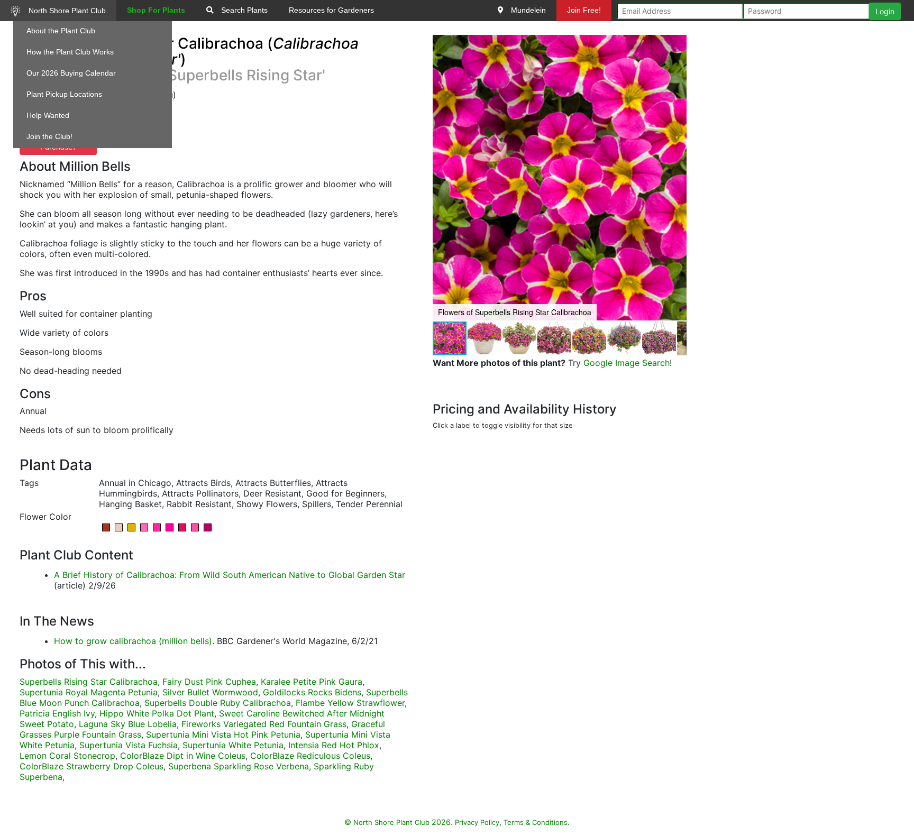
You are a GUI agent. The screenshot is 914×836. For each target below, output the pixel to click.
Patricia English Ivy (57, 713)
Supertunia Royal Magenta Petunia (89, 692)
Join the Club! (49, 136)
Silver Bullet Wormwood (210, 692)
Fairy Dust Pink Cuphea (209, 681)
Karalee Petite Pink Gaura (311, 681)
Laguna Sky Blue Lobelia (128, 724)
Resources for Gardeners (331, 10)
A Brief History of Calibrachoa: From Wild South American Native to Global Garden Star (229, 574)
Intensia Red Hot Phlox (333, 745)
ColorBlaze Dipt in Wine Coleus (182, 755)
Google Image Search (626, 362)
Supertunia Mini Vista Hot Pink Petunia (223, 734)
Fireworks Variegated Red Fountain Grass (263, 724)
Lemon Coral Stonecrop (67, 755)
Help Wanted (47, 115)
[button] (677, 177)
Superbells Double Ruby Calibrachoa (217, 702)
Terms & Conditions (536, 822)
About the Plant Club (60, 30)
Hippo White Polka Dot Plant (156, 713)
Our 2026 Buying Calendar (71, 73)
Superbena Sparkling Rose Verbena (238, 766)
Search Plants (243, 10)
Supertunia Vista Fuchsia (128, 745)
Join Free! (584, 10)
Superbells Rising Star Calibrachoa (89, 681)
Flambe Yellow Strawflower (350, 702)
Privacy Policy (477, 822)
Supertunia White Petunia (233, 745)
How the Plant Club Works (70, 52)
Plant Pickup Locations (64, 94)
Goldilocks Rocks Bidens (312, 692)
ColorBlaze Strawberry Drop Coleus (91, 766)
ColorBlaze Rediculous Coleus (310, 755)
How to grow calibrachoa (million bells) (133, 641)
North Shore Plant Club (66, 10)
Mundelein (527, 10)
